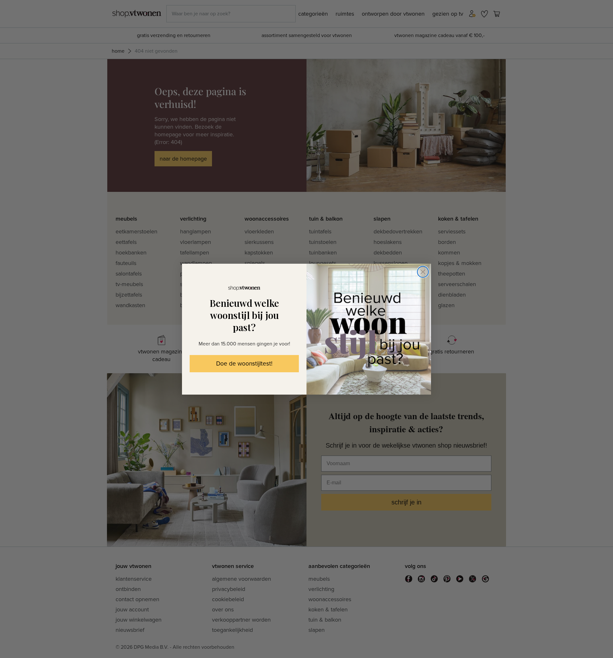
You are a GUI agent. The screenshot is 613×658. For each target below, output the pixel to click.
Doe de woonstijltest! (244, 363)
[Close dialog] (422, 271)
